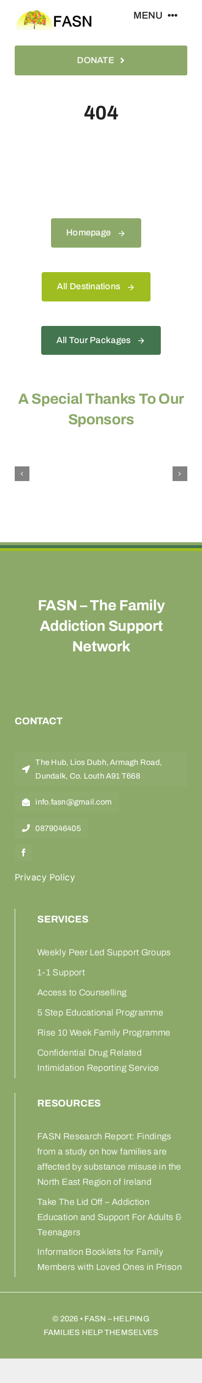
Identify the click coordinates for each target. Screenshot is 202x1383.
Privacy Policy (45, 877)
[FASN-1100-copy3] (54, 15)
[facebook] (23, 852)
